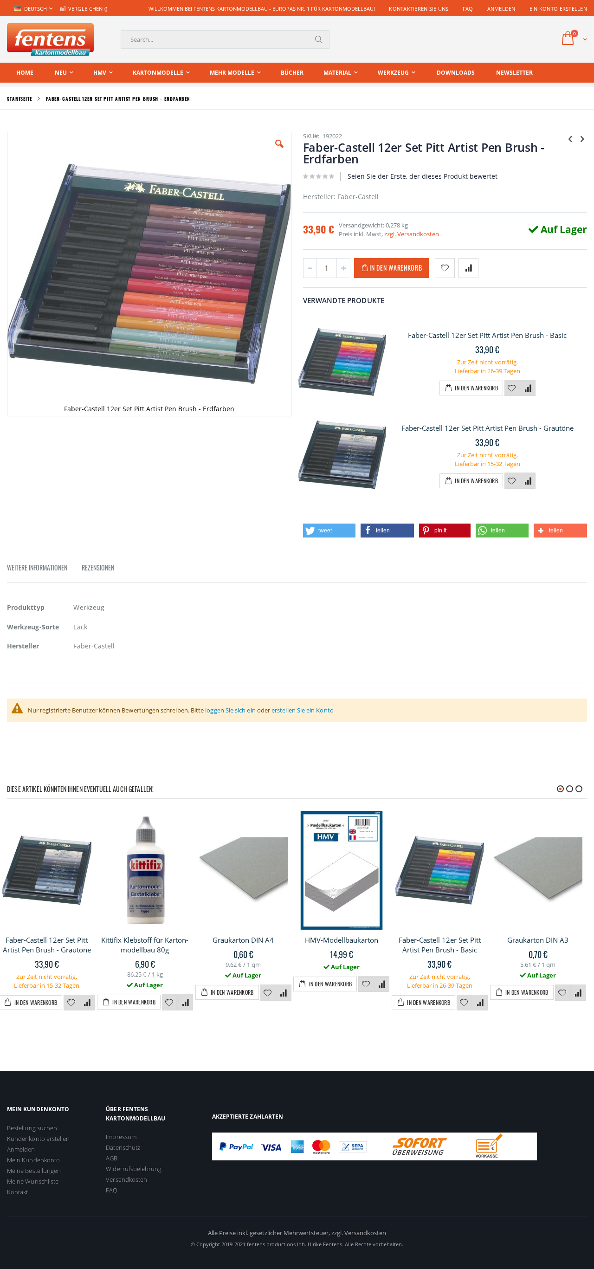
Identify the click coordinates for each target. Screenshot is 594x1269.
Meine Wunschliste (32, 1181)
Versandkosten (126, 1179)
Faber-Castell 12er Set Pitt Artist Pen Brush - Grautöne (487, 428)
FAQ (468, 8)
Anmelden (501, 8)
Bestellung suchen (32, 1128)
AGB (111, 1158)
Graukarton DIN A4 (243, 940)
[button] (279, 150)
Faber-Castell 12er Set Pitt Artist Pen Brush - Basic (487, 335)
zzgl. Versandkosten (411, 234)
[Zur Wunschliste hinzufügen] (511, 388)
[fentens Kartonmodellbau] (50, 39)
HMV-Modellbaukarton (341, 940)
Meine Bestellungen (34, 1170)
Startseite (19, 98)
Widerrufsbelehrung (133, 1169)
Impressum (121, 1137)
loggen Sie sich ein (230, 710)
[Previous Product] (570, 138)
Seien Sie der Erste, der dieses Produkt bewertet (422, 176)
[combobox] (225, 39)
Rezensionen (98, 567)
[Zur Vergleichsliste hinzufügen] (528, 388)
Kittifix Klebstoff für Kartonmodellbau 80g (144, 944)
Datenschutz (123, 1147)
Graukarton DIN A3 (537, 940)
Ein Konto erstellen (558, 8)
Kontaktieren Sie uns (419, 8)
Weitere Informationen (37, 567)
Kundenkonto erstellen (38, 1138)
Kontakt (17, 1192)
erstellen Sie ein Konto (302, 710)
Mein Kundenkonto (33, 1160)
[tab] (44, 569)
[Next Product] (582, 138)
